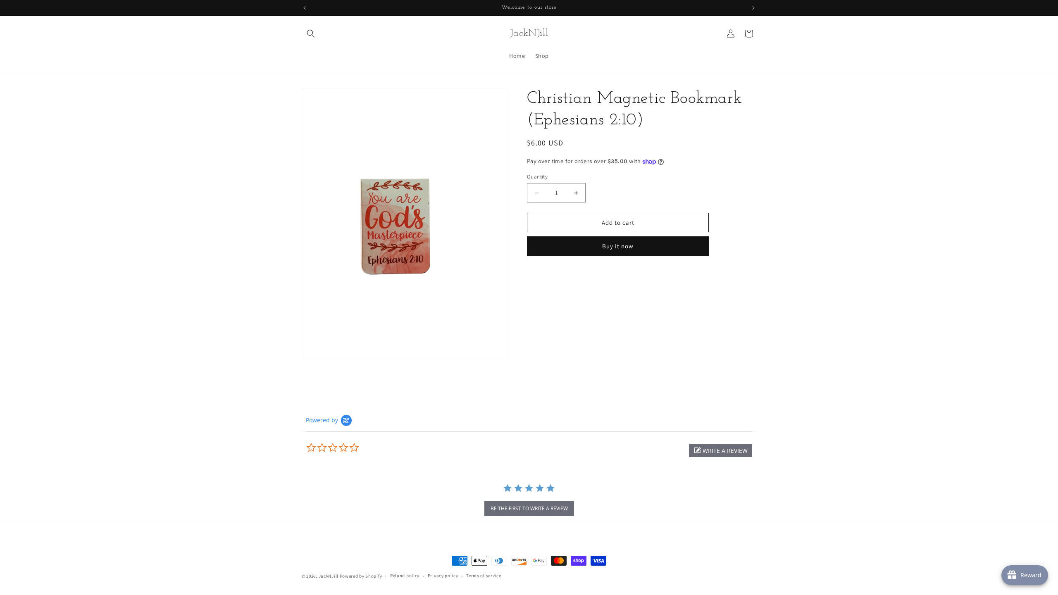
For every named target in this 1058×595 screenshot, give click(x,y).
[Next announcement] (753, 8)
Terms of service (483, 575)
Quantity (537, 176)
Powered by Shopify (361, 576)
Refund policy (404, 575)
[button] (311, 33)
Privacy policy (443, 575)
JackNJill (328, 576)
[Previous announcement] (304, 8)
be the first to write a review (529, 508)
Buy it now (618, 246)
